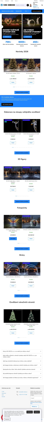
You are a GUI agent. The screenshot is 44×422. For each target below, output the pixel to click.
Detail (13, 82)
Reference (7, 0)
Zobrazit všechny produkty (22, 92)
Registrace (41, 0)
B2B (12, 0)
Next (42, 26)
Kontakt (3, 396)
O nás (2, 0)
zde (9, 416)
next (41, 72)
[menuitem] (8, 11)
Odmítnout (29, 412)
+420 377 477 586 (23, 394)
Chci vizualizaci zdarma (7, 104)
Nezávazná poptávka (36, 11)
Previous (1, 26)
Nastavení (7, 419)
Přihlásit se (34, 406)
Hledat (28, 5)
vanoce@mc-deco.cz (35, 6)
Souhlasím (37, 412)
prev (3, 72)
